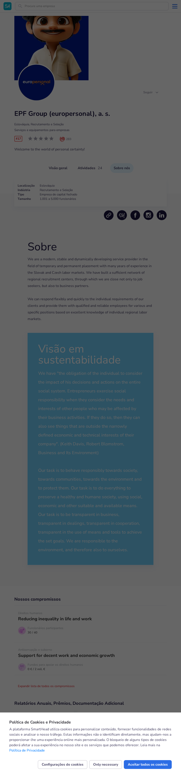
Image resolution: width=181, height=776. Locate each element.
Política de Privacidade (27, 750)
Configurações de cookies (62, 764)
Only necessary (105, 764)
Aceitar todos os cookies (148, 764)
